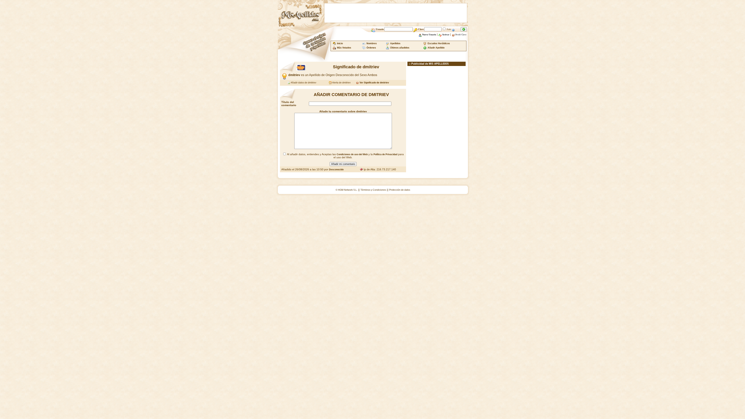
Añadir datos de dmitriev (303, 82)
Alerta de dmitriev (341, 82)
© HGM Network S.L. (346, 190)
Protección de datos (399, 190)
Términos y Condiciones (373, 190)
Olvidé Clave (460, 34)
